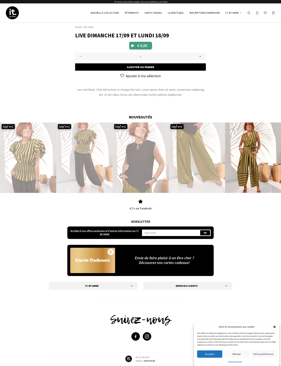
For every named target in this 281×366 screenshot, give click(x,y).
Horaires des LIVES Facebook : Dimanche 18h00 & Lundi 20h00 (142, 2)
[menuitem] (105, 12)
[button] (274, 326)
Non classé (88, 27)
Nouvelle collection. (105, 12)
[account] (258, 12)
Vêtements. (132, 12)
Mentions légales (235, 361)
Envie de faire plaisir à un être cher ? (164, 257)
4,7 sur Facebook (140, 208)
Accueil (78, 27)
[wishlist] (267, 12)
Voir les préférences (263, 353)
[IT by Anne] (12, 12)
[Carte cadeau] (92, 260)
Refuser (237, 353)
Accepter (209, 353)
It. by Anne (232, 12)
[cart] (273, 12)
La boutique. (176, 12)
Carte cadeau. (153, 12)
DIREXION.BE (149, 361)
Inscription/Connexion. (205, 12)
